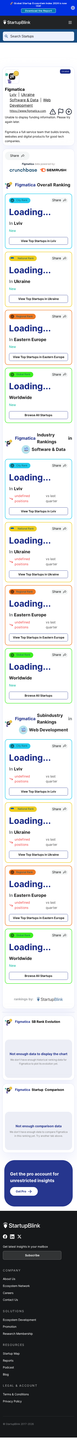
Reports (8, 1360)
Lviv (5, 60)
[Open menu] (70, 22)
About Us (9, 1279)
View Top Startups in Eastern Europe (38, 357)
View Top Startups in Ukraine (38, 299)
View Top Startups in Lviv (38, 241)
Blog (6, 1374)
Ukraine (52, 53)
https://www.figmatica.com (28, 111)
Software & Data (24, 100)
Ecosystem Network (16, 1286)
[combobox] (40, 36)
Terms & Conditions (16, 1394)
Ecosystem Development (19, 1319)
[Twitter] (19, 1236)
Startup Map (11, 1353)
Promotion (9, 1326)
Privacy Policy (12, 1401)
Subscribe (32, 1255)
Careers (8, 1293)
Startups (44, 46)
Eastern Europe (17, 53)
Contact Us (10, 1299)
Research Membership (18, 1333)
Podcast (8, 1367)
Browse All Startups (38, 415)
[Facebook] (5, 1236)
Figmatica (30, 60)
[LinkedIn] (12, 1236)
